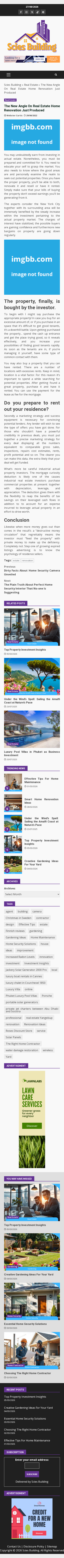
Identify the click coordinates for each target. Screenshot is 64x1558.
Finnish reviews (15, 931)
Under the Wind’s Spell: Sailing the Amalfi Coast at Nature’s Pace (32, 676)
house (44, 944)
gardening (35, 931)
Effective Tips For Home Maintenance (27, 1440)
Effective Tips (27, 924)
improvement (25, 950)
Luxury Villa (13, 989)
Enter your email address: (32, 1460)
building (23, 911)
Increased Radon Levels (20, 957)
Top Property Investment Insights (32, 627)
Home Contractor (16, 1365)
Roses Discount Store (19, 1031)
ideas (9, 950)
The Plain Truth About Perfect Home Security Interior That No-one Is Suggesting (28, 586)
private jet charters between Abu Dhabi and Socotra (32, 1010)
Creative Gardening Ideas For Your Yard (13, 844)
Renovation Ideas (34, 1024)
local (54, 970)
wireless (48, 1050)
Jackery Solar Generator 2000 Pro (26, 970)
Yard (8, 1056)
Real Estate (31, 85)
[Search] (56, 75)
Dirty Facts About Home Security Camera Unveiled (32, 570)
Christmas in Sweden (18, 918)
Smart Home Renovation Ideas (13, 782)
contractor (42, 918)
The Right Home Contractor (23, 1044)
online (28, 989)
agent (9, 911)
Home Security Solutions (21, 944)
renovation (27, 560)
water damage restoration (22, 1050)
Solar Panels (13, 1037)
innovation (46, 957)
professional (13, 1018)
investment (13, 963)
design (10, 924)
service (41, 1031)
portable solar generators (22, 1002)
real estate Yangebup (39, 1018)
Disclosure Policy (33, 1546)
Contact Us (14, 1546)
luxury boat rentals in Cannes (24, 976)
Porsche (47, 996)
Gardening (12, 1267)
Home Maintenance (43, 937)
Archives (9, 888)
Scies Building (12, 85)
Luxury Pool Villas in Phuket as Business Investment (32, 729)
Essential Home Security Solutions (13, 865)
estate (16, 560)
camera (37, 911)
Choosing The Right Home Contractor (32, 1350)
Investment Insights (36, 963)
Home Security (14, 1316)
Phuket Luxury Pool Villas (21, 996)
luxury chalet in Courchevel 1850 (25, 983)
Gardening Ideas (16, 937)
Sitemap (52, 1546)
